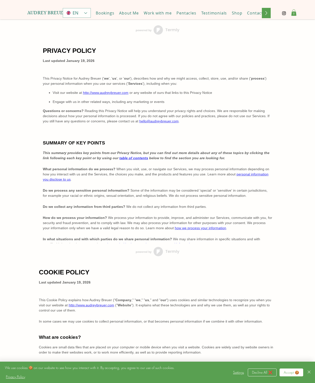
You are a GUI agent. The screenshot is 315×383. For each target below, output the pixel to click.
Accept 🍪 (291, 372)
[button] (158, 13)
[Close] (309, 372)
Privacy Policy (15, 376)
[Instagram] (284, 13)
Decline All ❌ (262, 372)
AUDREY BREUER (46, 12)
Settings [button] (238, 372)
